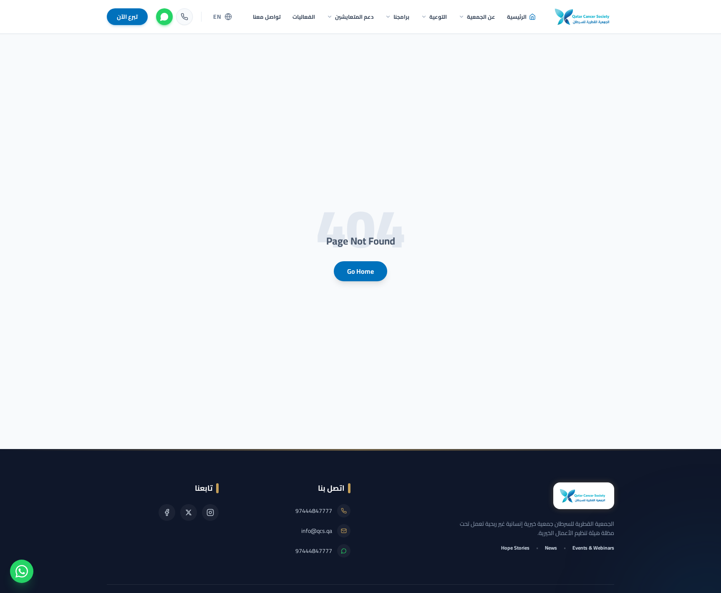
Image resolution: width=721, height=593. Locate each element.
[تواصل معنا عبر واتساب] (21, 571)
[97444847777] (184, 16)
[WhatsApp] (164, 16)
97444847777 (313, 511)
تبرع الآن (127, 16)
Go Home (360, 271)
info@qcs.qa (316, 531)
